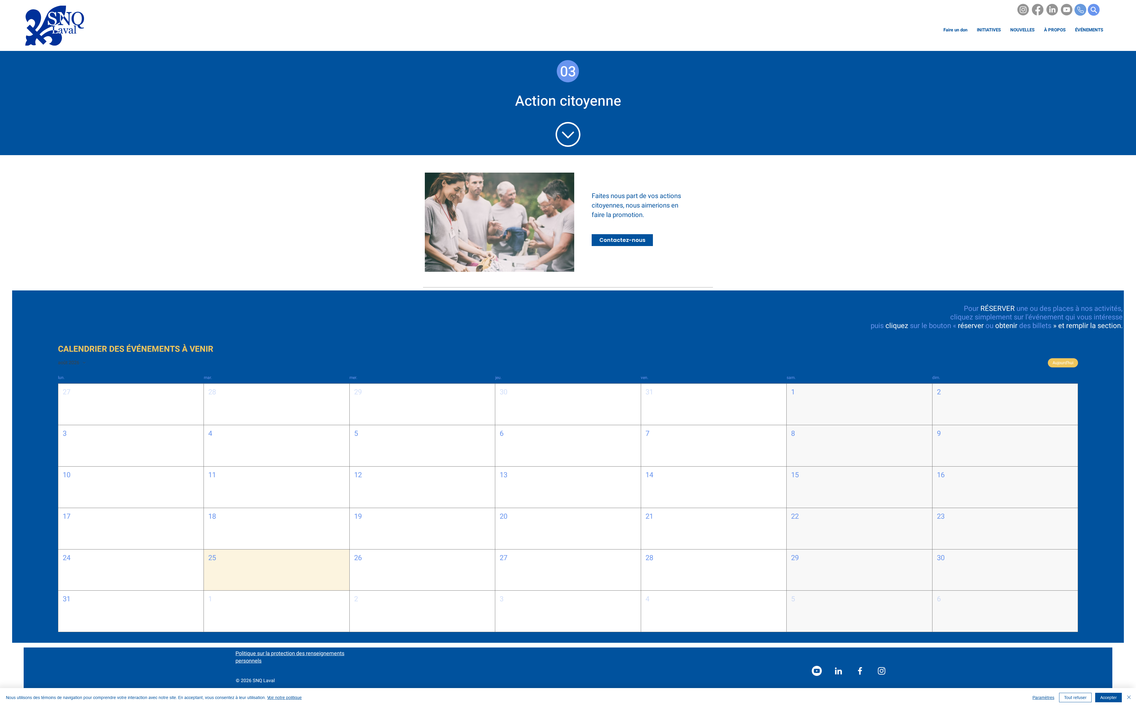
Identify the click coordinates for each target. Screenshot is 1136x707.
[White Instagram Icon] (882, 671)
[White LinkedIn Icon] (838, 671)
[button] (1054, 30)
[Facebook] (1037, 9)
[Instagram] (1023, 9)
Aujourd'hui (1063, 363)
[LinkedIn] (1052, 9)
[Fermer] (1128, 697)
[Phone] (1080, 10)
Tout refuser (1075, 697)
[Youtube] (1066, 9)
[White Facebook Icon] (860, 671)
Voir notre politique (284, 697)
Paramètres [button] (1043, 697)
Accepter (1108, 697)
